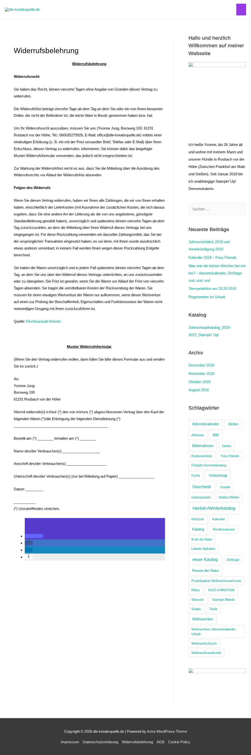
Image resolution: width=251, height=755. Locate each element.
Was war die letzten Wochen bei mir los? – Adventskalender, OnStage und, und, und (217, 273)
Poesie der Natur (205, 570)
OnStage (233, 560)
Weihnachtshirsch (204, 643)
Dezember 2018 (201, 365)
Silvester (197, 600)
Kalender (218, 519)
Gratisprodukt (201, 497)
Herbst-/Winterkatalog (214, 508)
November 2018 (201, 373)
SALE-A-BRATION (221, 590)
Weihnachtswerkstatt (206, 653)
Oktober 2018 (199, 382)
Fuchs (195, 475)
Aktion (233, 424)
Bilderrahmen (202, 446)
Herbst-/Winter (229, 497)
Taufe (213, 609)
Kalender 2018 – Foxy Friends (212, 257)
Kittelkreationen (224, 529)
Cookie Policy (179, 742)
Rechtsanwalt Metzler (43, 321)
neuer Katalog (205, 559)
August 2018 (198, 390)
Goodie (225, 487)
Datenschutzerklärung (100, 742)
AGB (160, 742)
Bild (216, 435)
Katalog (198, 529)
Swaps (196, 609)
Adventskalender (205, 424)
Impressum (70, 742)
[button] (34, 536)
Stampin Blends (223, 600)
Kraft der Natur (201, 539)
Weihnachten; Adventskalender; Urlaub (213, 631)
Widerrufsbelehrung (137, 742)
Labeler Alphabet (203, 549)
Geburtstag (218, 475)
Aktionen (197, 435)
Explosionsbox (201, 456)
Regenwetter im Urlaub (206, 297)
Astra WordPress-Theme (167, 731)
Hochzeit (197, 519)
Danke (226, 446)
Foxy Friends (230, 456)
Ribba (195, 590)
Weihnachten (202, 619)
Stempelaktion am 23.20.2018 (212, 288)
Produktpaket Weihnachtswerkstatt (216, 581)
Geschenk (201, 486)
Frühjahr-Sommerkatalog (208, 465)
